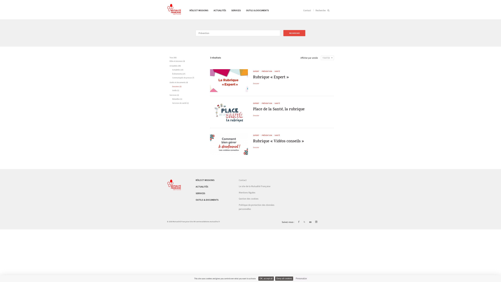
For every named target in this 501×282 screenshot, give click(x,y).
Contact (307, 10)
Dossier (256, 83)
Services (236, 10)
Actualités (220, 10)
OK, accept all (266, 278)
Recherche (320, 10)
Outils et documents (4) (179, 82)
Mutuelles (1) (177, 99)
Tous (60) (173, 57)
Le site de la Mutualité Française (254, 186)
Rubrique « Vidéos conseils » (278, 141)
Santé (277, 71)
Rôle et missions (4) (177, 61)
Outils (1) (175, 90)
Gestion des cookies (248, 198)
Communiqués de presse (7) (183, 78)
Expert (256, 71)
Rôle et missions (199, 10)
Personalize (301, 278)
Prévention (267, 71)
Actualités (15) (177, 70)
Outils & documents (257, 10)
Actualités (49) (175, 66)
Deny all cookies (284, 278)
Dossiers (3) (176, 86)
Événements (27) (178, 74)
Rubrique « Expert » (271, 77)
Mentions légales (247, 192)
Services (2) (174, 95)
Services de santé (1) (180, 103)
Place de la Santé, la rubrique (279, 109)
